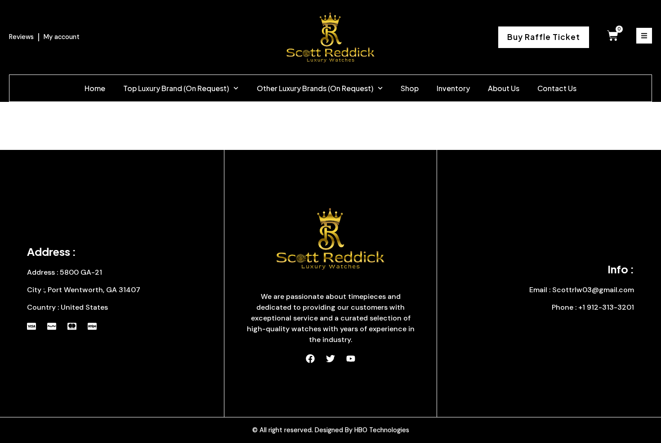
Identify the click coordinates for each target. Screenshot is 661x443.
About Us (503, 88)
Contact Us (556, 88)
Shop (410, 88)
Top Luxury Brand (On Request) (176, 88)
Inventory (453, 88)
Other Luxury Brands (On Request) (315, 88)
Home (95, 88)
